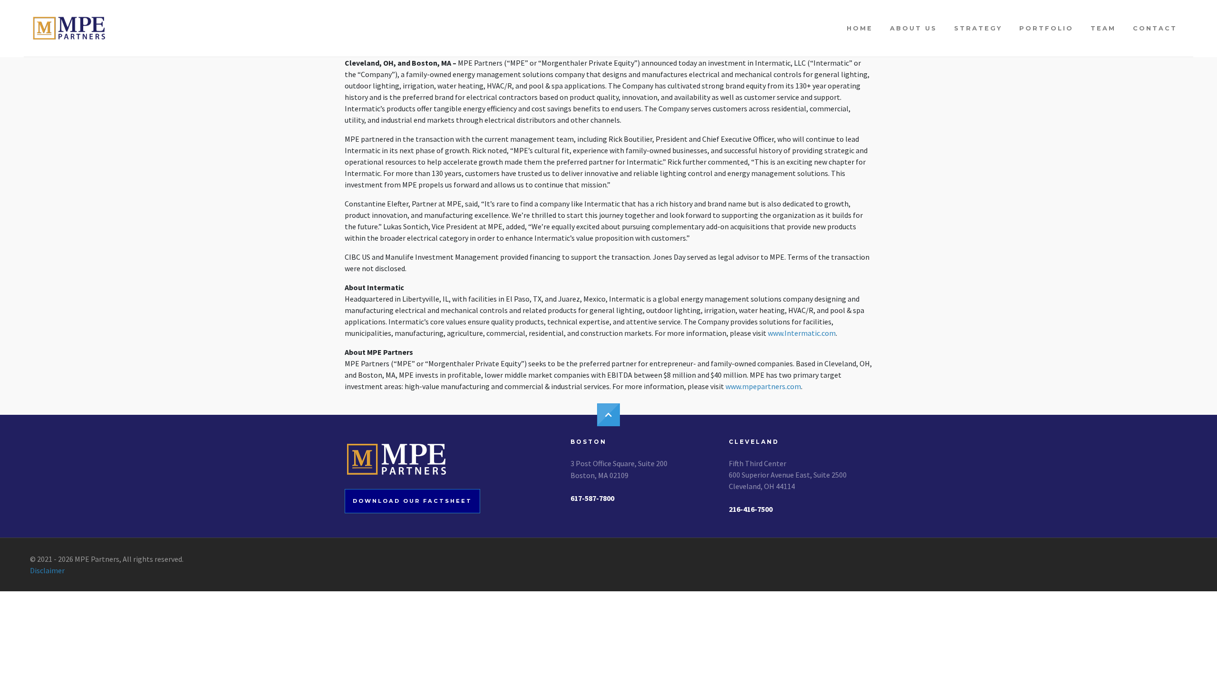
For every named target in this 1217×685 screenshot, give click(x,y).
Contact (1155, 28)
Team (1103, 28)
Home (860, 28)
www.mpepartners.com (763, 386)
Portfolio (1046, 28)
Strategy (978, 28)
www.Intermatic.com (802, 333)
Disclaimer (47, 570)
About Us (913, 28)
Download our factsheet (412, 501)
